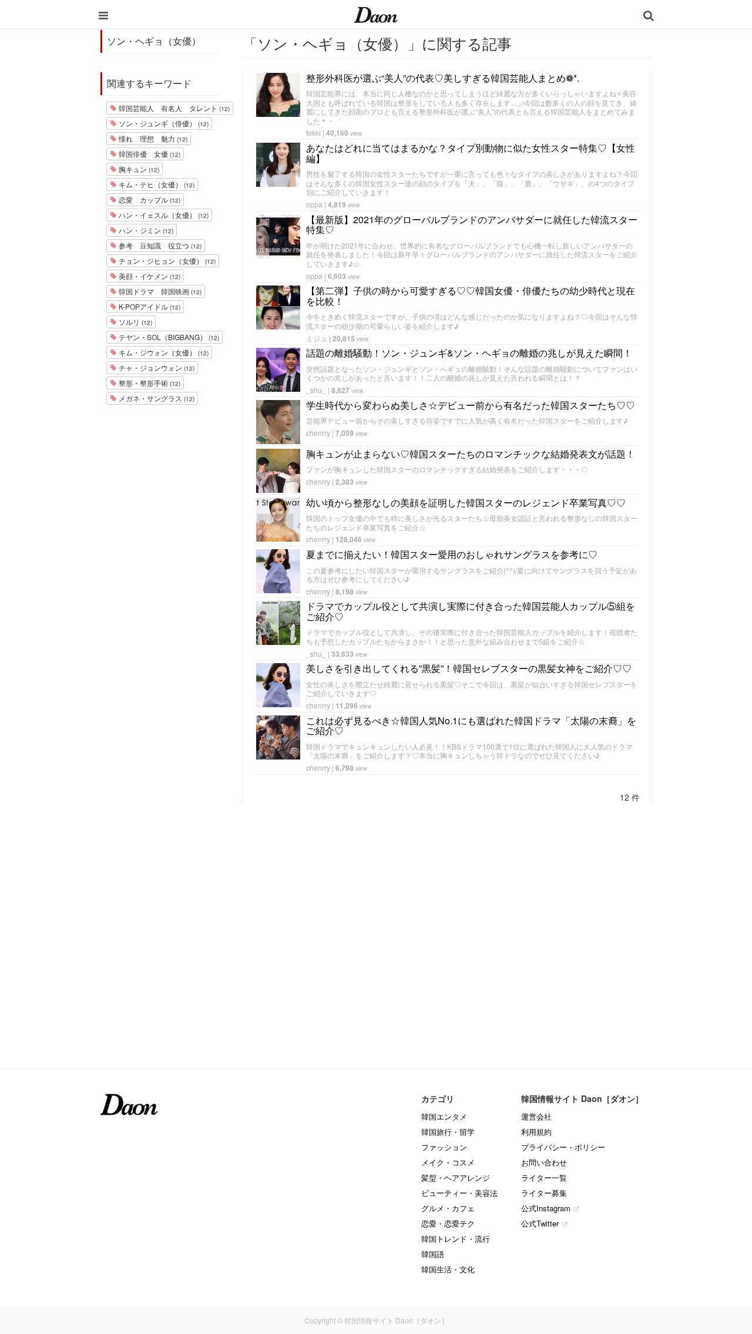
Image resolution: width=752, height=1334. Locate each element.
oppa (314, 204)
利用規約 (536, 1131)
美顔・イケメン (148, 276)
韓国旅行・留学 (448, 1131)
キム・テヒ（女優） (155, 184)
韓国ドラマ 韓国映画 (159, 291)
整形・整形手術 (148, 383)
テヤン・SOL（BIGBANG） (168, 337)
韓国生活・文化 (448, 1269)
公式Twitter (540, 1223)
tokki (313, 132)
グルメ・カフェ (448, 1208)
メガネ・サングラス (155, 398)
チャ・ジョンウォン (155, 367)
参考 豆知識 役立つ (159, 245)
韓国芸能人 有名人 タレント (173, 108)
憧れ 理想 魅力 (152, 138)
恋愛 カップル (148, 199)
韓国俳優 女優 (148, 154)
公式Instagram (545, 1208)
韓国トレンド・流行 (455, 1238)
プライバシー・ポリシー (563, 1146)
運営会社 (536, 1116)
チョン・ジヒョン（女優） (166, 261)
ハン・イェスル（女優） (163, 215)
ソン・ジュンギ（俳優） (163, 123)
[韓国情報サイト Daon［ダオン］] (376, 14)
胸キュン (138, 169)
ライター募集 (544, 1192)
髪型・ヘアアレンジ (455, 1177)
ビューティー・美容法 (459, 1192)
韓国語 (432, 1253)
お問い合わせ (544, 1162)
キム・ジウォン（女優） (163, 352)
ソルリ (134, 322)
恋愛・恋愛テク (448, 1223)
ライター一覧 (544, 1177)
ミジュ (316, 338)
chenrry (318, 433)
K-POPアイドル (148, 306)
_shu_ (316, 390)
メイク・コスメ (448, 1162)
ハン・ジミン (145, 230)
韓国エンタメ (444, 1116)
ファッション (444, 1146)
